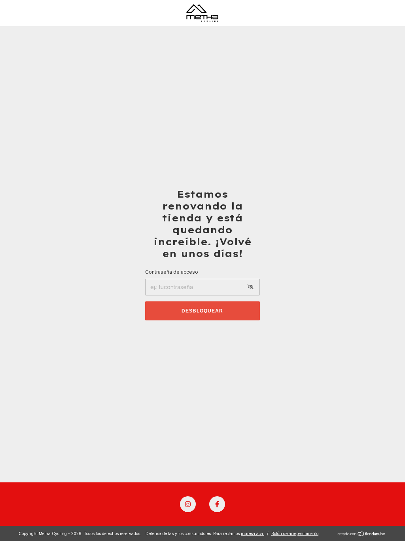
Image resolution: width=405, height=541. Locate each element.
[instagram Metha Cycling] (188, 504)
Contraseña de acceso (171, 272)
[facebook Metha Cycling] (217, 504)
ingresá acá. (252, 533)
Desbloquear (202, 311)
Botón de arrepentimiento (294, 533)
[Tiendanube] (361, 534)
